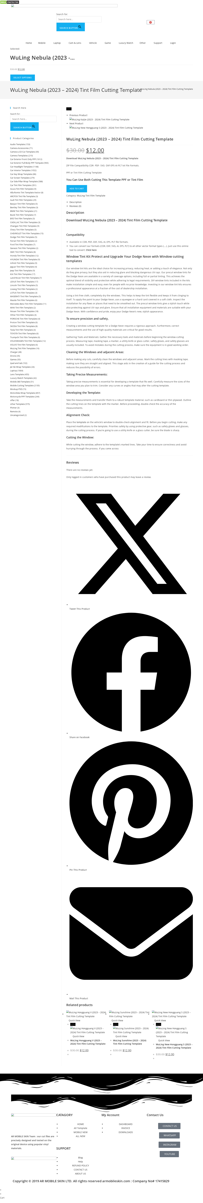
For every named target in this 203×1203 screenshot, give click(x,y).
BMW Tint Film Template (21, 211)
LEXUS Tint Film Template (22, 281)
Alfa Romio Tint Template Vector (25, 192)
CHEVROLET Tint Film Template (24, 233)
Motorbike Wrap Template (22, 392)
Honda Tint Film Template (22, 255)
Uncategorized (17, 415)
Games (13, 359)
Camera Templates (19, 155)
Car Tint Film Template (20, 185)
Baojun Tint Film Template (22, 203)
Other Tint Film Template (22, 314)
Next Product (76, 123)
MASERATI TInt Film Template (24, 296)
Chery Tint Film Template (22, 229)
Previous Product (78, 115)
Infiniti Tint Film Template (22, 263)
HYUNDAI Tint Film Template (23, 259)
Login (173, 42)
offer (12, 400)
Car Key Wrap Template (21, 174)
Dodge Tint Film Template (22, 237)
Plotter (13, 407)
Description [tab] (75, 202)
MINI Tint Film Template (21, 307)
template (81, 422)
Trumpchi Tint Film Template (23, 337)
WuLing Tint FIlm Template (91, 195)
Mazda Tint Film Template (22, 300)
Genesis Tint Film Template (22, 248)
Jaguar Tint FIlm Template (22, 266)
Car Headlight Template (21, 166)
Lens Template (17, 374)
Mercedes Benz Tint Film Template (26, 303)
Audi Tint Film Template (21, 200)
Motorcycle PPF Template (22, 396)
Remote (14, 411)
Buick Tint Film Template (21, 214)
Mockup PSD (16, 389)
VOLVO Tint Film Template (22, 344)
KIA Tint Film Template (20, 274)
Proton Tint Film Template (22, 322)
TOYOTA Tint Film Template (23, 333)
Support (158, 42)
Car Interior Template (20, 170)
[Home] (133, 89)
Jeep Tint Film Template (21, 270)
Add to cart (77, 188)
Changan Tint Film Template (23, 226)
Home (29, 42)
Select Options (22, 77)
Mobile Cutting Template (21, 385)
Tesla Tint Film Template (21, 329)
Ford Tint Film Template (21, 244)
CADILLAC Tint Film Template (23, 222)
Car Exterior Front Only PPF (23, 159)
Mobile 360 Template (20, 381)
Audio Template (17, 144)
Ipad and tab (16, 363)
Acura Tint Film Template (21, 188)
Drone (13, 355)
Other (143, 42)
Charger (14, 352)
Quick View (74, 1020)
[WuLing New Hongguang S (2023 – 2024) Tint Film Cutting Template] (106, 127)
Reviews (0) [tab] (75, 206)
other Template (17, 404)
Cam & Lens (75, 42)
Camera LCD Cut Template (22, 151)
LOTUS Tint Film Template (22, 292)
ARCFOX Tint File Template (22, 196)
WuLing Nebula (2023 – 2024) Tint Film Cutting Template (166, 89)
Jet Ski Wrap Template (20, 366)
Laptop (57, 42)
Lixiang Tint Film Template (22, 289)
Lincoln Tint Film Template (22, 285)
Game (108, 42)
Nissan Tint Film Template (22, 311)
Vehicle (93, 42)
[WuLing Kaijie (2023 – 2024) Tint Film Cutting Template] (99, 119)
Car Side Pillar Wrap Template (24, 181)
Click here (91, 249)
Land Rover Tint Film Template (24, 277)
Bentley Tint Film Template (22, 207)
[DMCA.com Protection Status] (9, 1)
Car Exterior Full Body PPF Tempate (26, 162)
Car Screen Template (19, 177)
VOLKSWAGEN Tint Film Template (26, 340)
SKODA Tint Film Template (22, 326)
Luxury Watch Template (21, 378)
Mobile (42, 42)
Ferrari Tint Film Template (22, 240)
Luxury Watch (126, 42)
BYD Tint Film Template (21, 218)
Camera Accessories (19, 148)
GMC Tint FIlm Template (21, 252)
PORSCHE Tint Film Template (23, 318)
